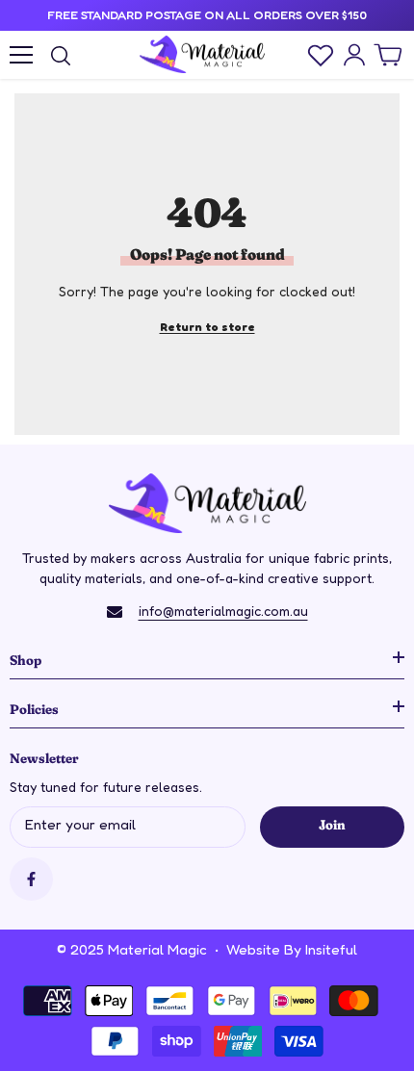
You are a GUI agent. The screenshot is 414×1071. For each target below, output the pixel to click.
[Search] (60, 55)
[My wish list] (320, 54)
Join (332, 823)
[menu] (21, 54)
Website (253, 949)
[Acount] (354, 54)
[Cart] (388, 54)
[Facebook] (31, 879)
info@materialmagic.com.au (223, 610)
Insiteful (331, 949)
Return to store (207, 326)
